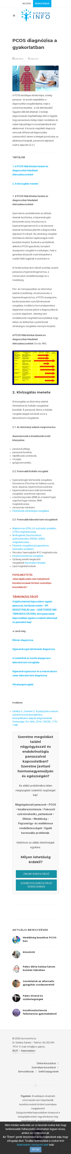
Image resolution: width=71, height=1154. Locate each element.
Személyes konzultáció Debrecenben (36, 885)
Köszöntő (29, 952)
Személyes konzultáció (44, 1067)
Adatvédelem (28, 1050)
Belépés (26, 3)
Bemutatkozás (26, 1071)
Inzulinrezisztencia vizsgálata (27, 556)
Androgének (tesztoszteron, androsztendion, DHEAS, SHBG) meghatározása (28, 538)
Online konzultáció (36, 874)
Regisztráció (42, 3)
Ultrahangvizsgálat (22, 684)
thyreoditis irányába (34, 562)
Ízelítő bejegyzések (49, 1071)
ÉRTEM (35, 1149)
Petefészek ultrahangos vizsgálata (30, 511)
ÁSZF (15, 1050)
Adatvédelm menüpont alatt (32, 1144)
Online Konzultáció (46, 1063)
